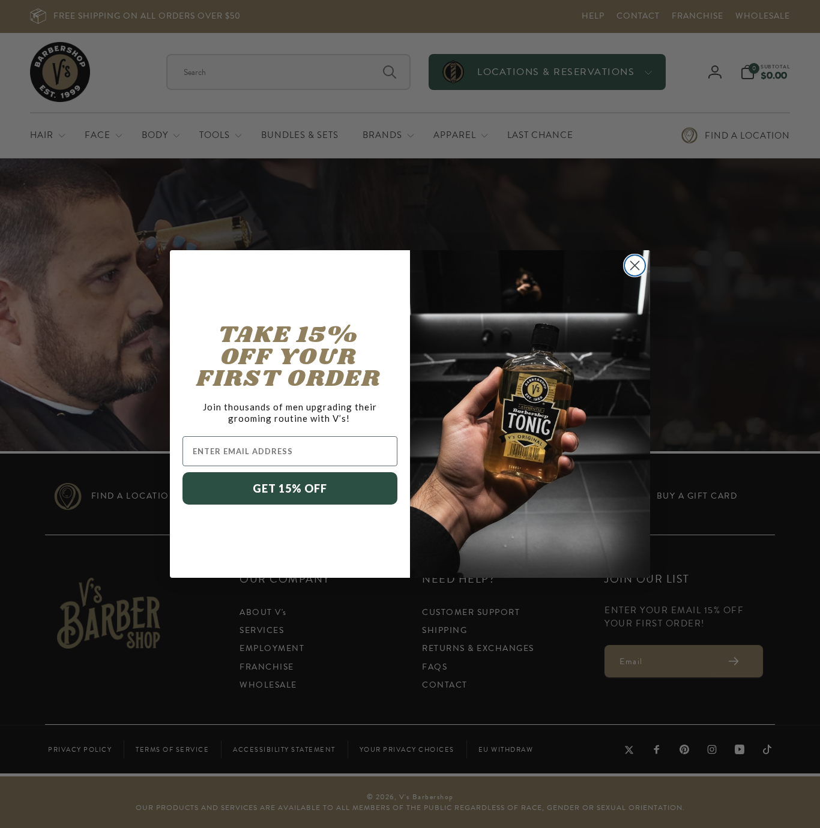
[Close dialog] (634, 265)
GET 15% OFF (290, 488)
